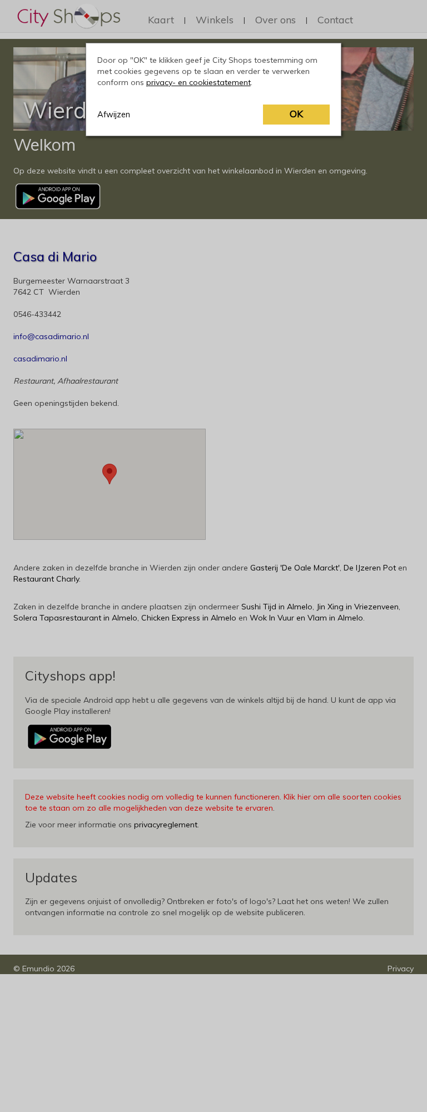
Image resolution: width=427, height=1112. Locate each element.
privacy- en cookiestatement (198, 82)
